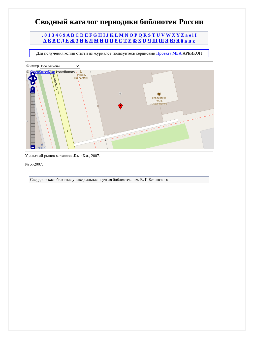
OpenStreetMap (42, 72)
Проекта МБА (169, 53)
